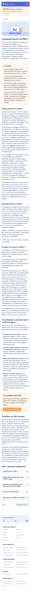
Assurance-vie (20, 535)
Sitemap (5, 586)
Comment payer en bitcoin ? (22, 567)
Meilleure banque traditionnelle (9, 567)
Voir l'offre (5, 14)
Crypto (18, 537)
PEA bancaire (6, 213)
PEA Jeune (6, 225)
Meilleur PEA (6, 549)
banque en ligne (6, 277)
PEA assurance (16, 213)
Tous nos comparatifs (8, 547)
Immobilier (6, 540)
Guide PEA (19, 529)
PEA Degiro (5, 301)
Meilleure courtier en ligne (22, 549)
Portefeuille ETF (7, 564)
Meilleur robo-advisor (22, 555)
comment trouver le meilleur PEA (16, 314)
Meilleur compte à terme (9, 552)
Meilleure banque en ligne (22, 547)
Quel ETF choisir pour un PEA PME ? (22, 564)
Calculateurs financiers (22, 574)
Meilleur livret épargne (22, 552)
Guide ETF (5, 529)
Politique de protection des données (22, 583)
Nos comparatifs (7, 574)
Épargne (5, 535)
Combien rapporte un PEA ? (9, 562)
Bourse (18, 532)
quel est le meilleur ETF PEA (19, 186)
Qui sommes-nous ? (8, 581)
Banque (5, 532)
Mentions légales (20, 581)
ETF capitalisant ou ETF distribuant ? (22, 562)
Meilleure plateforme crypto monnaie (9, 555)
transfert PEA (17, 461)
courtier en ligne (22, 277)
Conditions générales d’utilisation (9, 583)
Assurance (5, 537)
